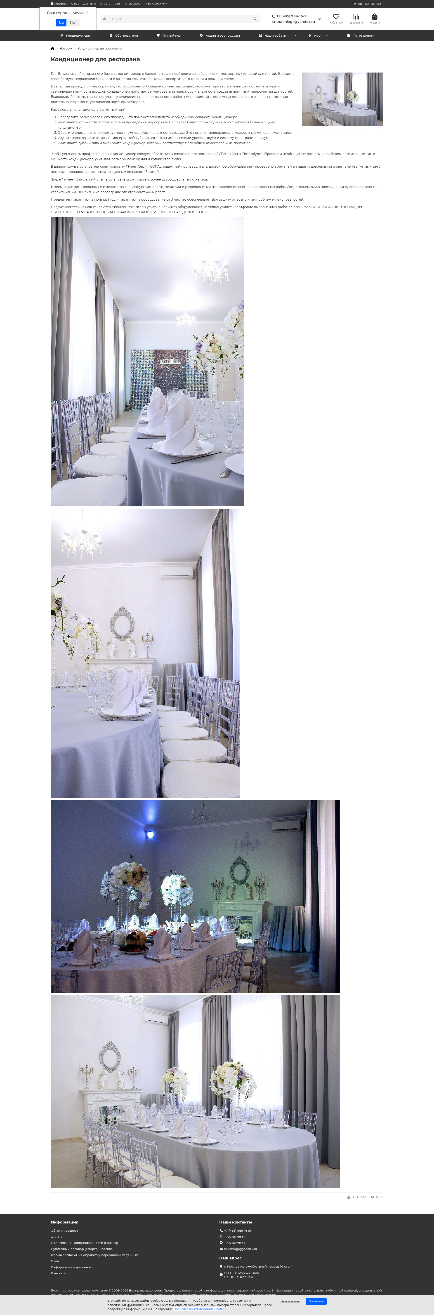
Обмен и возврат (64, 1230)
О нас (75, 3)
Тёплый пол (171, 35)
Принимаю (316, 1301)
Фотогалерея (363, 35)
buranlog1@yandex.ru (295, 21)
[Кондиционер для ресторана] (342, 99)
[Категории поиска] (104, 19)
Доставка (89, 3)
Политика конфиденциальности (198, 1309)
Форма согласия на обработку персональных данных (94, 1255)
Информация (64, 1222)
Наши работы (275, 35)
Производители (156, 3)
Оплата (105, 3)
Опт (117, 3)
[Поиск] (255, 19)
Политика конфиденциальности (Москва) (84, 1243)
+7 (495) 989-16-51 (292, 16)
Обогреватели (126, 35)
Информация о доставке (71, 1267)
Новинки (321, 35)
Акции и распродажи (223, 35)
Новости (65, 48)
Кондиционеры (78, 35)
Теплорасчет (133, 3)
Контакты (58, 1273)
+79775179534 (234, 1236)
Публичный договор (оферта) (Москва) (82, 1249)
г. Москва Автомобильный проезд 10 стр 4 (258, 1266)
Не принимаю (290, 1301)
